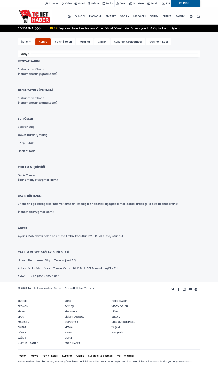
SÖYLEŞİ (69, 306)
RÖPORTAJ (71, 322)
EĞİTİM (154, 16)
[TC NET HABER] (35, 16)
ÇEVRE (68, 338)
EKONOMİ (95, 16)
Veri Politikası (158, 42)
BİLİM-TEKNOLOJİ (75, 317)
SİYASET (111, 16)
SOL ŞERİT (117, 332)
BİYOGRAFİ (71, 311)
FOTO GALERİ (119, 301)
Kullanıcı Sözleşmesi (128, 42)
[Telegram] (196, 289)
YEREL (68, 301)
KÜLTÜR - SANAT (28, 343)
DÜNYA (167, 16)
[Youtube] (190, 289)
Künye (43, 42)
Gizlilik (102, 42)
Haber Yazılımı (85, 288)
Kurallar (85, 42)
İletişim (26, 42)
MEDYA (69, 327)
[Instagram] (184, 289)
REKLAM (116, 317)
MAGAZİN (139, 16)
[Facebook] (178, 289)
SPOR (123, 16)
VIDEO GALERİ (120, 306)
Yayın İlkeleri (63, 42)
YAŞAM (116, 327)
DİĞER (115, 311)
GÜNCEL (80, 16)
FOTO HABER (72, 343)
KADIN (68, 332)
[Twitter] (173, 289)
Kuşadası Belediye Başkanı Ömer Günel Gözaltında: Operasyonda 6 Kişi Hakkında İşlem (69, 28)
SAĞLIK (180, 16)
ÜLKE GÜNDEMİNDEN (123, 322)
